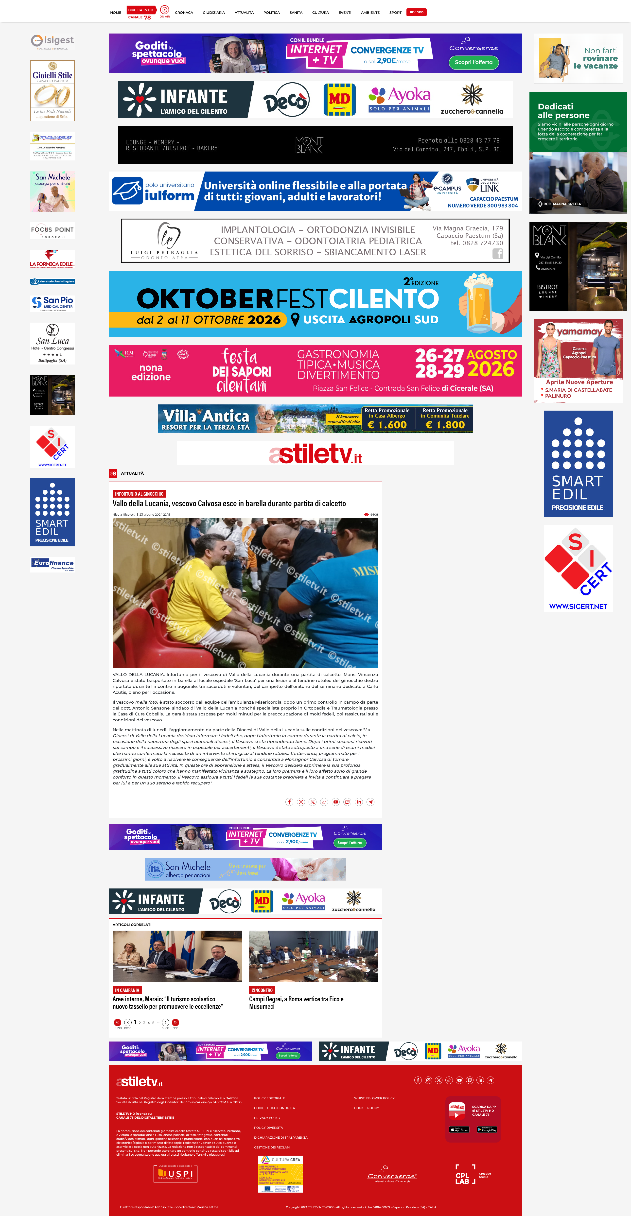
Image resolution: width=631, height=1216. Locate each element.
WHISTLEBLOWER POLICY (374, 1098)
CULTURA (320, 12)
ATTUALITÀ (244, 12)
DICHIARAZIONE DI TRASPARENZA (281, 1137)
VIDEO (418, 12)
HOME (115, 12)
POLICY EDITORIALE (269, 1098)
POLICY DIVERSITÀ (268, 1127)
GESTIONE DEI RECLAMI (272, 1147)
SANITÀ (296, 12)
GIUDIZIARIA (214, 12)
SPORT (395, 12)
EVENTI (345, 12)
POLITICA (271, 12)
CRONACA (184, 12)
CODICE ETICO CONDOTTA (274, 1108)
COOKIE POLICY (366, 1108)
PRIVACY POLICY (267, 1118)
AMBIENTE (370, 12)
